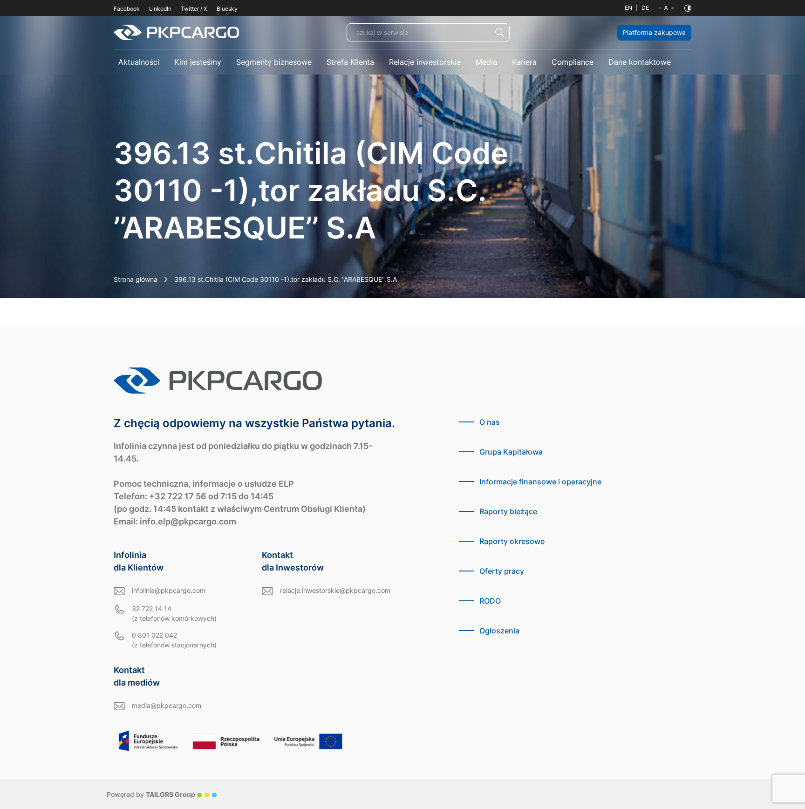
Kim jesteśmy (197, 62)
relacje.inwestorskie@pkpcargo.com (335, 590)
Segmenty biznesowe (274, 62)
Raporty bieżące (508, 511)
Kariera (524, 62)
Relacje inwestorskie (425, 62)
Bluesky (227, 8)
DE (645, 7)
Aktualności (138, 62)
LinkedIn (160, 8)
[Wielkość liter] (666, 8)
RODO (490, 600)
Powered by (151, 794)
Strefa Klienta (350, 62)
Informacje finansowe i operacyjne (540, 481)
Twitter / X (194, 8)
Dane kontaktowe (639, 62)
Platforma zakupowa (654, 32)
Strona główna (135, 279)
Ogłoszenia (499, 630)
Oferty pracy (501, 571)
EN (628, 7)
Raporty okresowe (512, 541)
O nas (489, 422)
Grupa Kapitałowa (511, 451)
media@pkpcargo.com (166, 705)
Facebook (127, 8)
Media (486, 62)
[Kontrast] (687, 8)
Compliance (573, 62)
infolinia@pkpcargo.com (168, 590)
